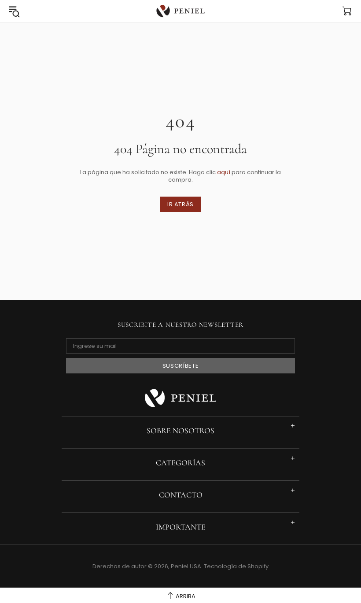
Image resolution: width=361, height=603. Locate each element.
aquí (223, 172)
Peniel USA (180, 11)
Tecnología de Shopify (236, 566)
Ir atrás (180, 204)
